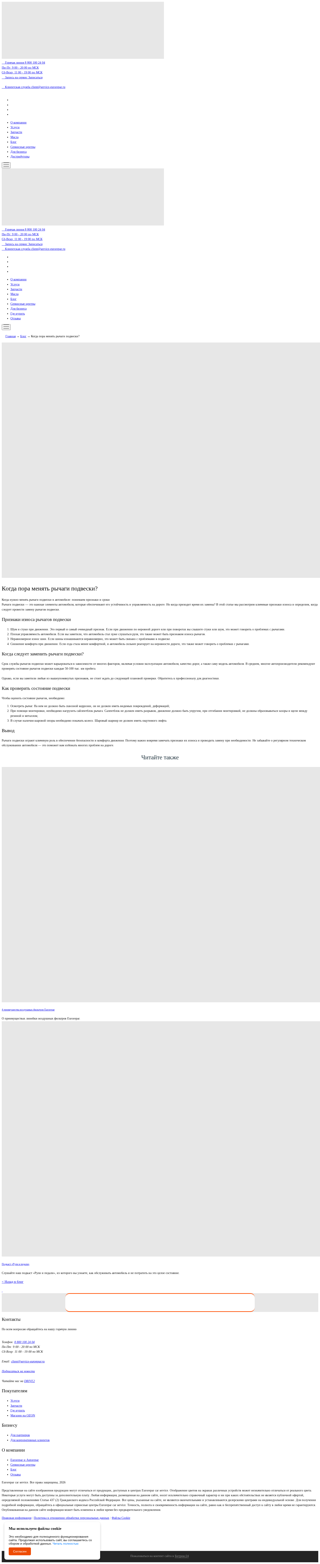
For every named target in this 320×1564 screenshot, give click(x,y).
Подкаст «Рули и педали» (15, 1264)
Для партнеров (20, 1435)
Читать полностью (66, 1543)
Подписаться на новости (18, 1371)
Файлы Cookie (121, 1518)
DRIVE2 (29, 1381)
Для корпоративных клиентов (30, 1440)
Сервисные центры (22, 147)
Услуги (15, 127)
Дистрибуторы (19, 156)
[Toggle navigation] (6, 165)
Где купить (17, 313)
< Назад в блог (13, 1282)
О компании (18, 122)
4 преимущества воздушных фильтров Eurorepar (28, 1009)
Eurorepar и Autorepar (24, 1460)
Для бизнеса (18, 151)
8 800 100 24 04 (24, 1342)
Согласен (20, 1551)
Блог (13, 142)
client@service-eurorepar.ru (28, 1361)
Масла (14, 137)
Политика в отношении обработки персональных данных (71, 1518)
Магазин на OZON (22, 1415)
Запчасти (16, 132)
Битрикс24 (182, 1556)
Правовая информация (16, 1518)
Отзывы (15, 318)
